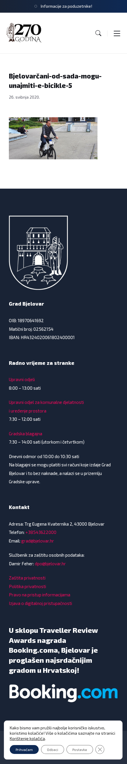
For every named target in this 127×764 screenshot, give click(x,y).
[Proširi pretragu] (98, 33)
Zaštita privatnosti (27, 577)
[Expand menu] (117, 33)
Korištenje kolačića (27, 738)
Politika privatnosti (27, 586)
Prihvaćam (24, 749)
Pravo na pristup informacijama (39, 594)
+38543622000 (40, 532)
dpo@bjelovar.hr (50, 563)
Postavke (79, 749)
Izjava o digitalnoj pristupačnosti (40, 603)
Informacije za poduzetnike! (66, 6)
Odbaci (52, 749)
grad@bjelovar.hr (37, 540)
